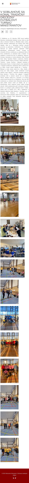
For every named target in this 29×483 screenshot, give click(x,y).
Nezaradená (23, 28)
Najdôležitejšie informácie (13, 28)
